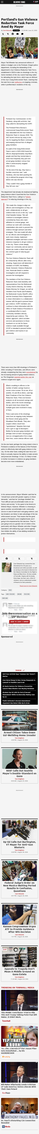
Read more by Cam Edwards (28, 586)
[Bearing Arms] (19, 1)
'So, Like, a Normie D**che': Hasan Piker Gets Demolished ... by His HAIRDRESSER (19, 1051)
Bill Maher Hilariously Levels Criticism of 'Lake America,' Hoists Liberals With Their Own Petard (18, 1087)
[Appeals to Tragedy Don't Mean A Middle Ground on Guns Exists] (19, 957)
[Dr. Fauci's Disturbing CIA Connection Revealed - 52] (19, 1108)
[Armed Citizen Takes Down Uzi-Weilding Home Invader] (19, 720)
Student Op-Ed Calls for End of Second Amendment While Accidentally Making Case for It (19, 695)
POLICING (26, 594)
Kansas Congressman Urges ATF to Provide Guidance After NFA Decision (19, 929)
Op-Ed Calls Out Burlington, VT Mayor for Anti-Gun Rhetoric (19, 845)
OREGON (19, 594)
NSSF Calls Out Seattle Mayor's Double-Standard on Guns (19, 773)
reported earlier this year (23, 377)
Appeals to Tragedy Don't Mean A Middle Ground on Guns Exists (19, 972)
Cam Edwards (7, 30)
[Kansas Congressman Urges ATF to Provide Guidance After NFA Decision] (19, 914)
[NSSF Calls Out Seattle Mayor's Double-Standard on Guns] (19, 759)
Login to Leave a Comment (19, 622)
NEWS (10, 590)
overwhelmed (31, 372)
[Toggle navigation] (2, 2)
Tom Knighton (19, 738)
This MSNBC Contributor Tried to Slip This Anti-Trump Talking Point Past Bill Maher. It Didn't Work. (19, 1015)
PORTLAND (5, 598)
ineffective (18, 82)
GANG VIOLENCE (10, 594)
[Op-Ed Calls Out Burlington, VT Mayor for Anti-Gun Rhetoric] (19, 830)
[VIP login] (35, 2)
